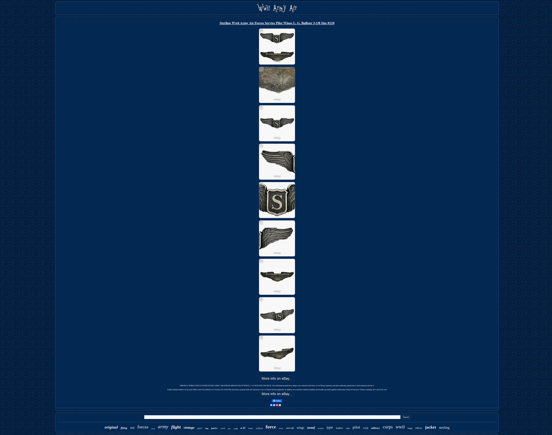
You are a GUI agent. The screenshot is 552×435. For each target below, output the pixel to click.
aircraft (290, 428)
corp (365, 427)
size (132, 427)
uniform (259, 428)
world (236, 429)
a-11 (243, 427)
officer (418, 428)
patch (199, 428)
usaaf (311, 427)
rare (348, 428)
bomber (321, 428)
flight (176, 427)
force (271, 426)
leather (339, 428)
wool (223, 428)
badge (410, 428)
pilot (356, 427)
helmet (250, 428)
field (229, 429)
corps (388, 426)
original (111, 427)
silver (281, 428)
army (163, 426)
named (153, 429)
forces (142, 426)
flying (124, 427)
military (375, 428)
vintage (189, 427)
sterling (444, 427)
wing (206, 428)
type (330, 427)
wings (300, 427)
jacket (430, 427)
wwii (400, 426)
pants (214, 428)
